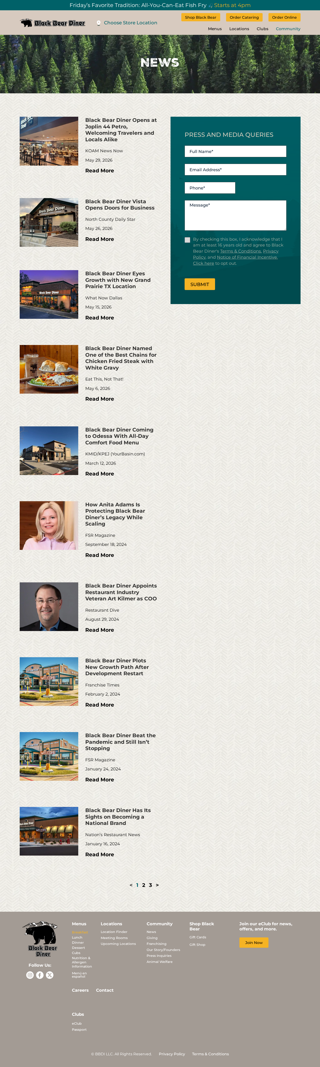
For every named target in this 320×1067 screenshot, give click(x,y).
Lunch (77, 937)
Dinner (78, 942)
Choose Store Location (130, 22)
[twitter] (49, 975)
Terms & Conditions (240, 251)
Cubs (76, 953)
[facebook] (40, 975)
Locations (239, 28)
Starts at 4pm (232, 4)
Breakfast (80, 932)
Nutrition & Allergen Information (82, 962)
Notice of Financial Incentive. (247, 257)
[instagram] (30, 975)
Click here (203, 263)
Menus (215, 28)
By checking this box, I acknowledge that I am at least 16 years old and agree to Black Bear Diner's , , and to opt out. (238, 251)
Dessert (78, 947)
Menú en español (79, 975)
